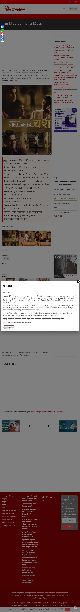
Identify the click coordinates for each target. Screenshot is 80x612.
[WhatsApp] (2, 31)
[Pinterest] (2, 34)
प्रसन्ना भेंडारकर (9, 326)
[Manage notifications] (75, 607)
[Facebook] (2, 27)
